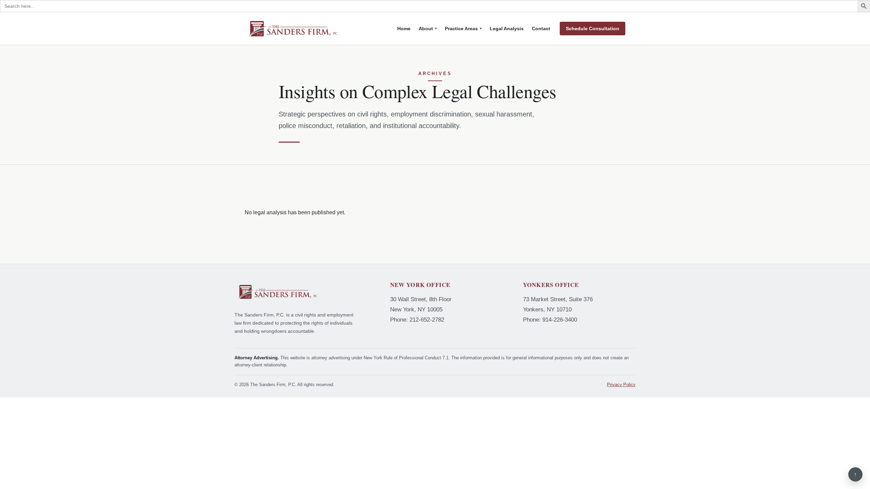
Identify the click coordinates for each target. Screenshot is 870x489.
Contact (541, 28)
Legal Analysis (507, 28)
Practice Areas (461, 28)
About (426, 28)
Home (404, 28)
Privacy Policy (621, 384)
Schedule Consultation (592, 28)
